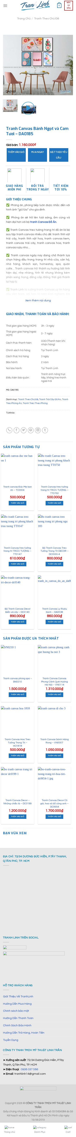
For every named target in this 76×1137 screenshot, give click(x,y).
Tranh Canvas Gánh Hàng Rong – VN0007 (54, 741)
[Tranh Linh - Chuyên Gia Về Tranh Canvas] (35, 5)
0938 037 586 (29, 1069)
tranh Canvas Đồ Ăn (43, 222)
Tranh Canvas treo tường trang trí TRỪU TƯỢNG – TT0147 (17, 551)
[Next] (66, 65)
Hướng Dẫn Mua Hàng (17, 1003)
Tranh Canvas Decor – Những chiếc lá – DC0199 (17, 802)
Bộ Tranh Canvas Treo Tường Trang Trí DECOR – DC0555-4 (55, 551)
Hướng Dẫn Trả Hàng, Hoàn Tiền (23, 1032)
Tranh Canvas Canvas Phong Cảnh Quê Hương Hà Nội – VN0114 (54, 681)
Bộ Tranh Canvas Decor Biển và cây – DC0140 (17, 610)
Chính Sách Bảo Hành (17, 1025)
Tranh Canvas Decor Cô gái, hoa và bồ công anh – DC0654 (54, 803)
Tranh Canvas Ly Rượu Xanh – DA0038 (54, 610)
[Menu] (5, 5)
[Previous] (9, 65)
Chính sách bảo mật (16, 1010)
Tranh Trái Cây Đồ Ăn (50, 399)
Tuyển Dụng (10, 1039)
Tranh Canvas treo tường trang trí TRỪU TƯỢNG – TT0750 (54, 490)
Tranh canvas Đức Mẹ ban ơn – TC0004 (17, 488)
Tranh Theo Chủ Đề (46, 18)
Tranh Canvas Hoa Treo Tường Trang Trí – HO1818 (17, 742)
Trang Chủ (24, 18)
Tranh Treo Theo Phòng (35, 403)
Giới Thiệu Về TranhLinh (18, 996)
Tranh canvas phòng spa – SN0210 (17, 680)
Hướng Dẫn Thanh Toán (18, 1018)
